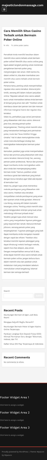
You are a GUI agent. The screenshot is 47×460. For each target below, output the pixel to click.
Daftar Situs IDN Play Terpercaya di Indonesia (23, 344)
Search (7, 291)
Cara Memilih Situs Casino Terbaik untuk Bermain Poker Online (22, 35)
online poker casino (21, 45)
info (7, 45)
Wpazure (40, 451)
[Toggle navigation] (4, 9)
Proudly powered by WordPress (15, 451)
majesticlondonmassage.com (22, 5)
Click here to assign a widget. (12, 405)
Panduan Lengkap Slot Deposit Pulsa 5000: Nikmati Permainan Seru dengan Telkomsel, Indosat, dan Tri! (23, 336)
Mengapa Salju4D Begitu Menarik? (19, 322)
